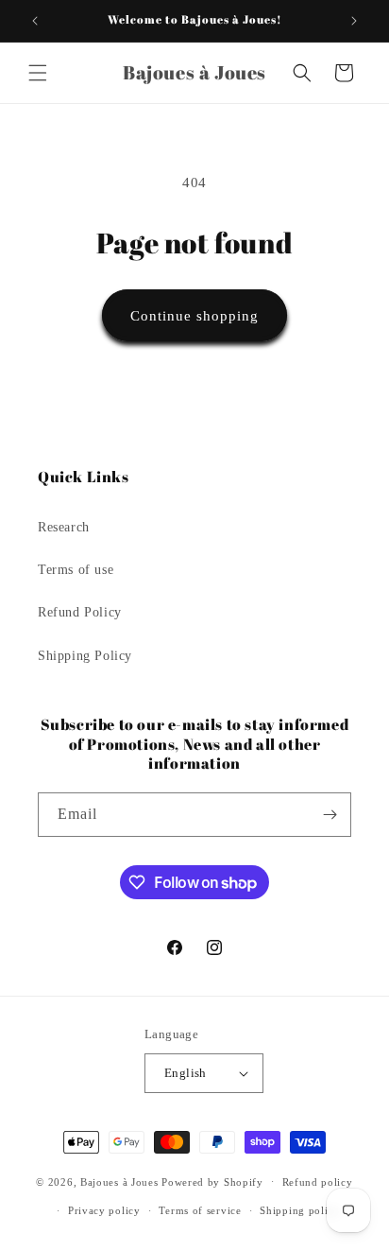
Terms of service (200, 1210)
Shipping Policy (85, 656)
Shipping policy (300, 1210)
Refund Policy (80, 612)
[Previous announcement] (35, 21)
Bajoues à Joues (119, 1181)
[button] (38, 73)
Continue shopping (194, 315)
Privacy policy (104, 1210)
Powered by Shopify (212, 1181)
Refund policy (317, 1182)
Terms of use (75, 570)
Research (64, 527)
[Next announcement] (354, 21)
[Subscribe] (329, 814)
